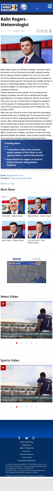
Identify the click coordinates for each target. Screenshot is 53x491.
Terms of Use (27, 457)
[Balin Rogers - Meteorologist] (13, 229)
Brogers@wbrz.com (14, 175)
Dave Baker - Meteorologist (12, 216)
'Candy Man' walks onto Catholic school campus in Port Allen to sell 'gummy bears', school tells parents (25, 152)
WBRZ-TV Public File (26, 448)
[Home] (9, 8)
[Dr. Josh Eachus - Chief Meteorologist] (39, 229)
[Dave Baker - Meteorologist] (13, 205)
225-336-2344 (28, 468)
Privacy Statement (26, 454)
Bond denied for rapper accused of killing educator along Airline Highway (24, 162)
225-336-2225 (17, 466)
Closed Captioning (26, 442)
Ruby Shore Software (36, 476)
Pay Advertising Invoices (26, 460)
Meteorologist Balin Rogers (21, 178)
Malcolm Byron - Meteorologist (39, 216)
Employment (26, 445)
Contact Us (26, 451)
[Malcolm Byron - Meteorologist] (39, 205)
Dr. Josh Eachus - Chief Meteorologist (36, 241)
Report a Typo (8, 183)
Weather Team (19, 31)
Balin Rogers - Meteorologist (13, 240)
